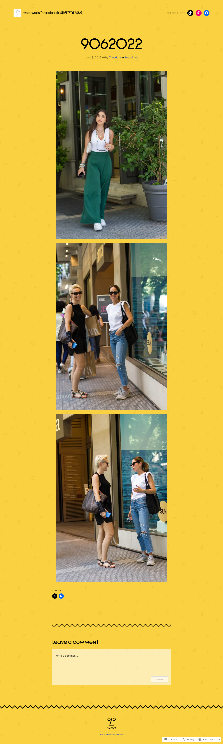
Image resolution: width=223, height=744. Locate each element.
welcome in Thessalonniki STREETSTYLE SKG (52, 13)
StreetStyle (131, 57)
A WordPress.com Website (111, 734)
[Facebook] (206, 13)
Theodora (115, 57)
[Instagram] (199, 13)
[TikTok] (190, 13)
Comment (159, 679)
